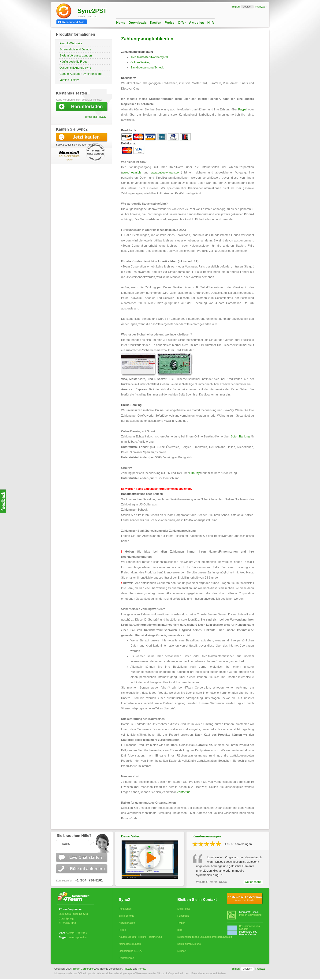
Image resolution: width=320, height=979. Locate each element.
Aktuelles (196, 22)
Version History (69, 80)
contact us (183, 792)
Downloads (138, 22)
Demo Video (130, 836)
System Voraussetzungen (76, 55)
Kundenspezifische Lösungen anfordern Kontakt (199, 936)
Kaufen (155, 22)
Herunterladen (127, 922)
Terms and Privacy (95, 116)
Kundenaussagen (207, 836)
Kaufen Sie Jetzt (82, 137)
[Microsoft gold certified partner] (68, 155)
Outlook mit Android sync (75, 67)
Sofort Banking (240, 436)
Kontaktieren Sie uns (189, 943)
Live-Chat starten (82, 857)
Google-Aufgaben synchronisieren (81, 73)
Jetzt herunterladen (82, 106)
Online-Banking (140, 62)
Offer (182, 22)
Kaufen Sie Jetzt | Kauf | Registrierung (140, 936)
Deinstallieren (126, 957)
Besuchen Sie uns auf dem (249, 930)
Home (120, 22)
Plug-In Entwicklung (250, 913)
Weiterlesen (252, 882)
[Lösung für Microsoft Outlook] (74, 897)
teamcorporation (77, 937)
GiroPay (194, 473)
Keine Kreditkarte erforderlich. (245, 898)
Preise (170, 22)
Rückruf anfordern (82, 869)
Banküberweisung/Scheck (147, 67)
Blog (179, 929)
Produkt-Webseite (71, 43)
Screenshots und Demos (75, 49)
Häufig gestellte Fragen (74, 61)
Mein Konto (183, 908)
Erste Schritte (126, 915)
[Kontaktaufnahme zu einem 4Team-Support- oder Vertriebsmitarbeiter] (81, 842)
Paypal (242, 109)
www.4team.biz (131, 172)
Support (181, 950)
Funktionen (125, 908)
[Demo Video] (149, 877)
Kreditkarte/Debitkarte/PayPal (149, 57)
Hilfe (211, 22)
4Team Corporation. (83, 968)
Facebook (183, 915)
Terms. (142, 968)
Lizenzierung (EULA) (130, 950)
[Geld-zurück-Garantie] (96, 154)
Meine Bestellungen (130, 943)
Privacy (128, 968)
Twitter (181, 922)
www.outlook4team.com (166, 172)
